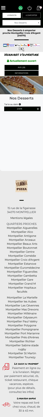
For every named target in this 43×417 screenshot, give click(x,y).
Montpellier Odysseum (22, 317)
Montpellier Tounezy (22, 357)
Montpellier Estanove (22, 263)
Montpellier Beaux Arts (22, 243)
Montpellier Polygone (22, 325)
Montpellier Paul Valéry (22, 321)
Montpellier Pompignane (22, 329)
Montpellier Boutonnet (22, 247)
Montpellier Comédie (22, 255)
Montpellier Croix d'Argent (22, 259)
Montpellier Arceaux (22, 240)
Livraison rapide (26, 398)
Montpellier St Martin (22, 353)
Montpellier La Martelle (22, 297)
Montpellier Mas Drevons (22, 309)
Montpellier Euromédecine (22, 267)
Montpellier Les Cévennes (22, 305)
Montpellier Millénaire (22, 313)
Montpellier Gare (22, 279)
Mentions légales (21, 218)
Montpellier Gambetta (22, 275)
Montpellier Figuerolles (22, 271)
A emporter (31, 15)
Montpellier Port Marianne (22, 333)
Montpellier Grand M (22, 283)
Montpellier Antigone (22, 236)
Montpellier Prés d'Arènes (22, 337)
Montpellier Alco (22, 232)
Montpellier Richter (22, 341)
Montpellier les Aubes (22, 301)
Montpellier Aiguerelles (22, 228)
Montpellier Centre (22, 251)
